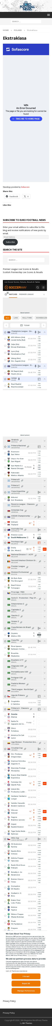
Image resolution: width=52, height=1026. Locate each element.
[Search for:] (26, 21)
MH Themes (27, 1023)
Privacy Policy (9, 1001)
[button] (48, 15)
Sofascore (25, 187)
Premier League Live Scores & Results (21, 269)
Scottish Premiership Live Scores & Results (23, 272)
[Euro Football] (26, 10)
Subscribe (10, 242)
